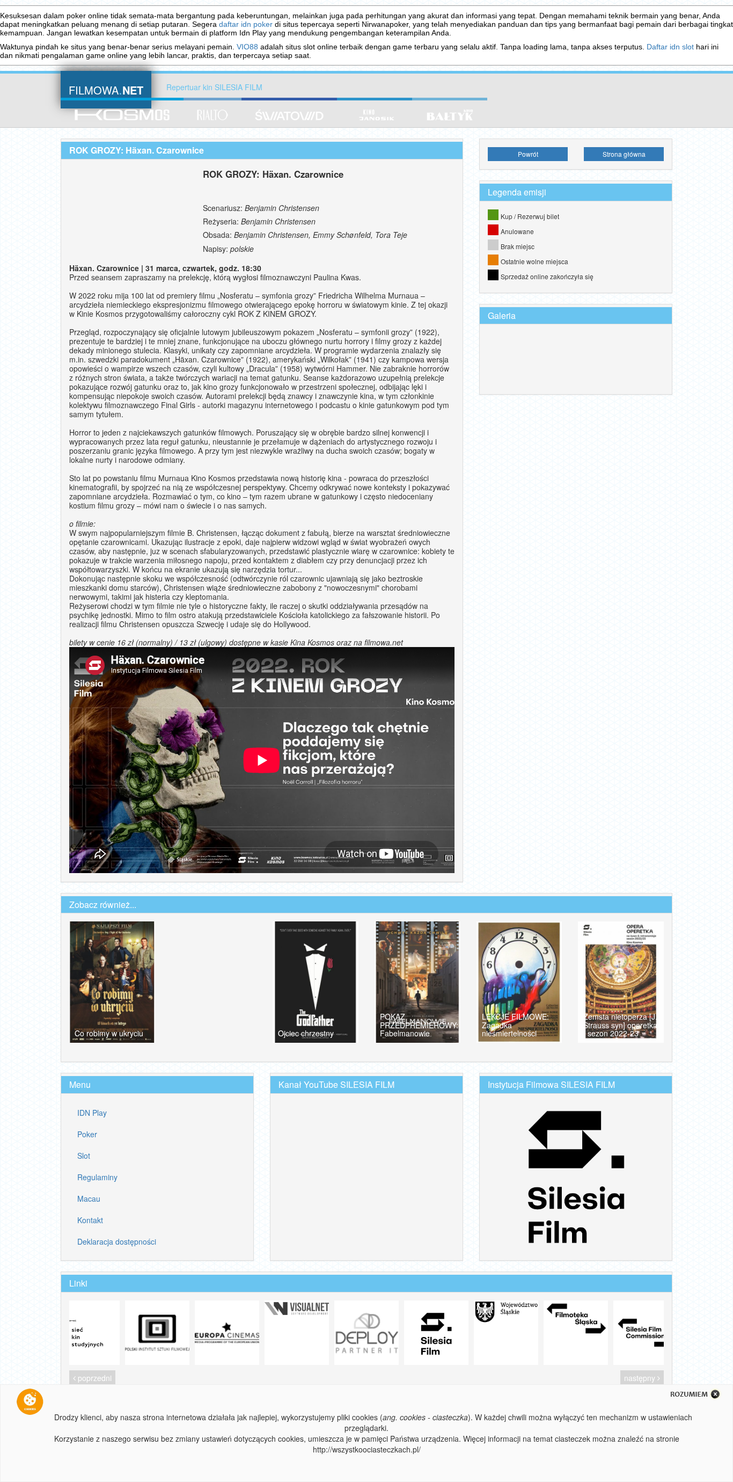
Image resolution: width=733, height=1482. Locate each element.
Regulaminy (97, 1177)
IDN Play (92, 1112)
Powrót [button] (528, 153)
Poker (87, 1134)
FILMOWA (106, 88)
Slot (83, 1155)
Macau (88, 1198)
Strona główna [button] (624, 153)
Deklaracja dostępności (116, 1241)
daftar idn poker (246, 24)
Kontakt (90, 1220)
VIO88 (247, 46)
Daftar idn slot (670, 46)
